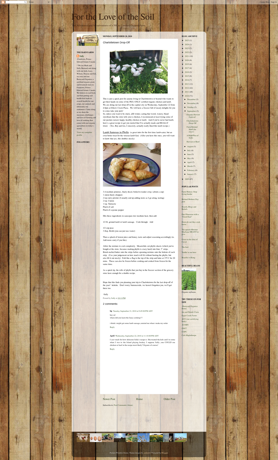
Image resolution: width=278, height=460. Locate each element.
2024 (187, 44)
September (191, 111)
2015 (187, 76)
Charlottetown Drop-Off (192, 121)
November (191, 103)
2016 (187, 72)
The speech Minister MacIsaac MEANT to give (190, 231)
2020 (187, 60)
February (191, 170)
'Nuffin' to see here (189, 252)
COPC (184, 331)
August (190, 146)
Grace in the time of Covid (190, 240)
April (189, 162)
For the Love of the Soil (113, 16)
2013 (187, 84)
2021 (187, 56)
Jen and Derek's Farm (190, 312)
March (190, 166)
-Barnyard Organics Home (190, 307)
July (189, 150)
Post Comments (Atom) (123, 405)
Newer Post (109, 399)
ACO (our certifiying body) (190, 320)
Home (139, 399)
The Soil (185, 247)
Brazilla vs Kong (188, 257)
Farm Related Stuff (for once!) (192, 129)
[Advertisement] (193, 384)
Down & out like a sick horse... (191, 223)
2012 (187, 88)
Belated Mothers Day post (190, 200)
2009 (187, 179)
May (189, 158)
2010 (187, 96)
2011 (187, 91)
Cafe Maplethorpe (189, 335)
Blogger (164, 452)
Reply (112, 327)
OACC (184, 328)
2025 (187, 40)
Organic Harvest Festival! (193, 115)
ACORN (185, 324)
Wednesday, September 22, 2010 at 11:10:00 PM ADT (137, 335)
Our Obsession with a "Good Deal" (190, 215)
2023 (187, 48)
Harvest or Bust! (193, 141)
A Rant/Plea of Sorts (193, 136)
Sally (82, 56)
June (189, 154)
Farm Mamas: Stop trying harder (189, 192)
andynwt (147, 452)
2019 (187, 64)
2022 (187, 52)
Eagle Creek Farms (189, 315)
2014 (187, 80)
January (190, 174)
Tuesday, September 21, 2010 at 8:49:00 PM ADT (133, 311)
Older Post (169, 399)
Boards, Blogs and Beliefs (189, 207)
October (190, 107)
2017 (187, 68)
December (191, 99)
